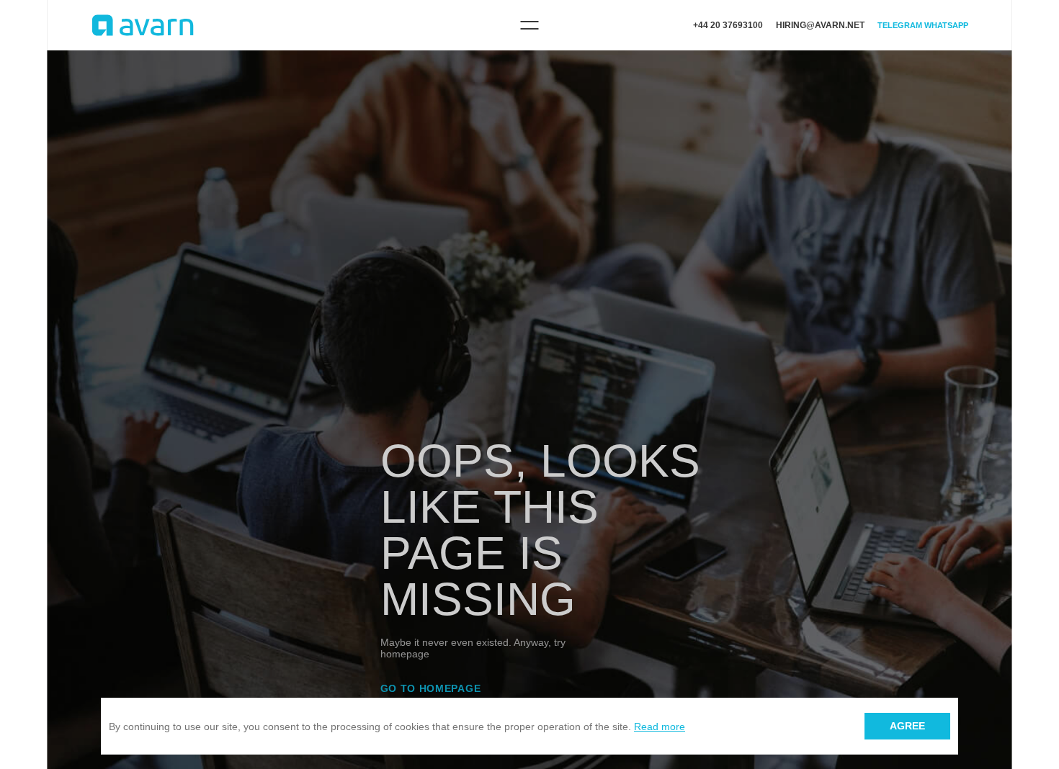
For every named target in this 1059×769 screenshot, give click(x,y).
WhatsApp (946, 25)
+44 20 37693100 (728, 25)
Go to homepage (430, 688)
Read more (659, 726)
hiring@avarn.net (820, 25)
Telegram (899, 25)
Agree (907, 726)
